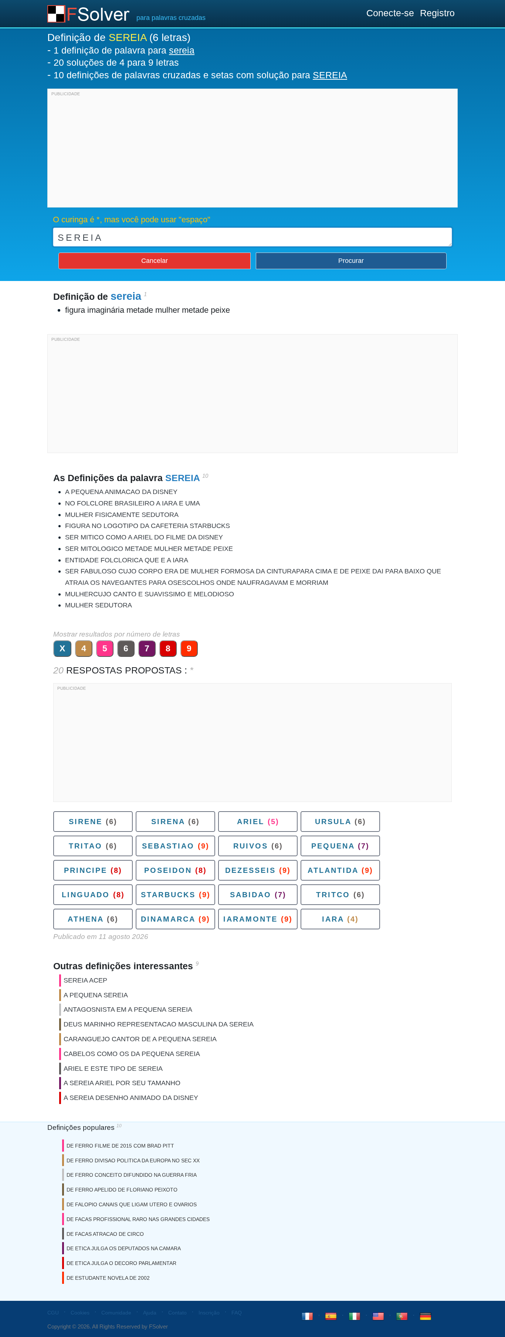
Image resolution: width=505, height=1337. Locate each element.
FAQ (236, 1313)
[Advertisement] (252, 150)
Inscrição (209, 1313)
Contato (177, 1313)
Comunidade (116, 1313)
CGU (53, 1313)
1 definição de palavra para (124, 50)
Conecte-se (390, 13)
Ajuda (149, 1313)
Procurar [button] (351, 260)
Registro (437, 13)
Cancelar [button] (154, 260)
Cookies (80, 1313)
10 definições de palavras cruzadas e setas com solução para (200, 75)
